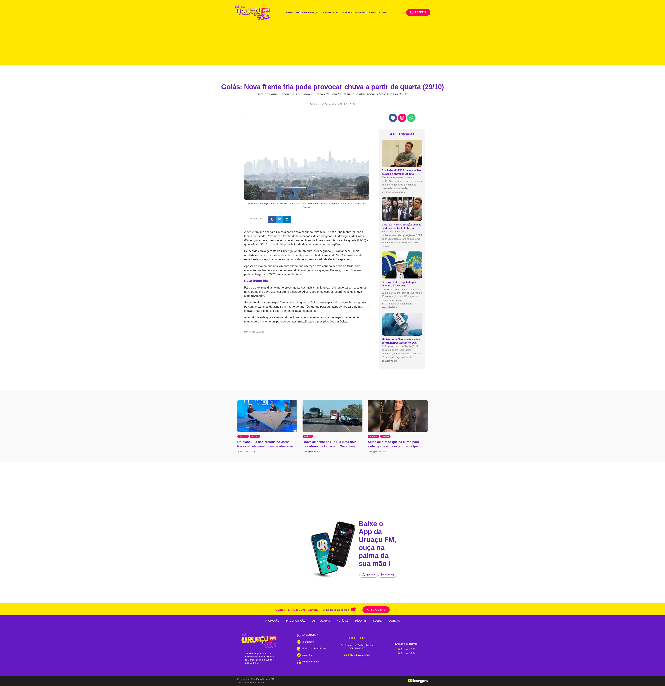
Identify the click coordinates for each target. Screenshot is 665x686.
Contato (384, 12)
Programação (310, 12)
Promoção (292, 12)
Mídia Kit (360, 12)
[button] (272, 219)
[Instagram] (402, 118)
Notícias (347, 12)
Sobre (372, 12)
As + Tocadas (330, 12)
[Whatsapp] (411, 118)
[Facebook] (393, 118)
